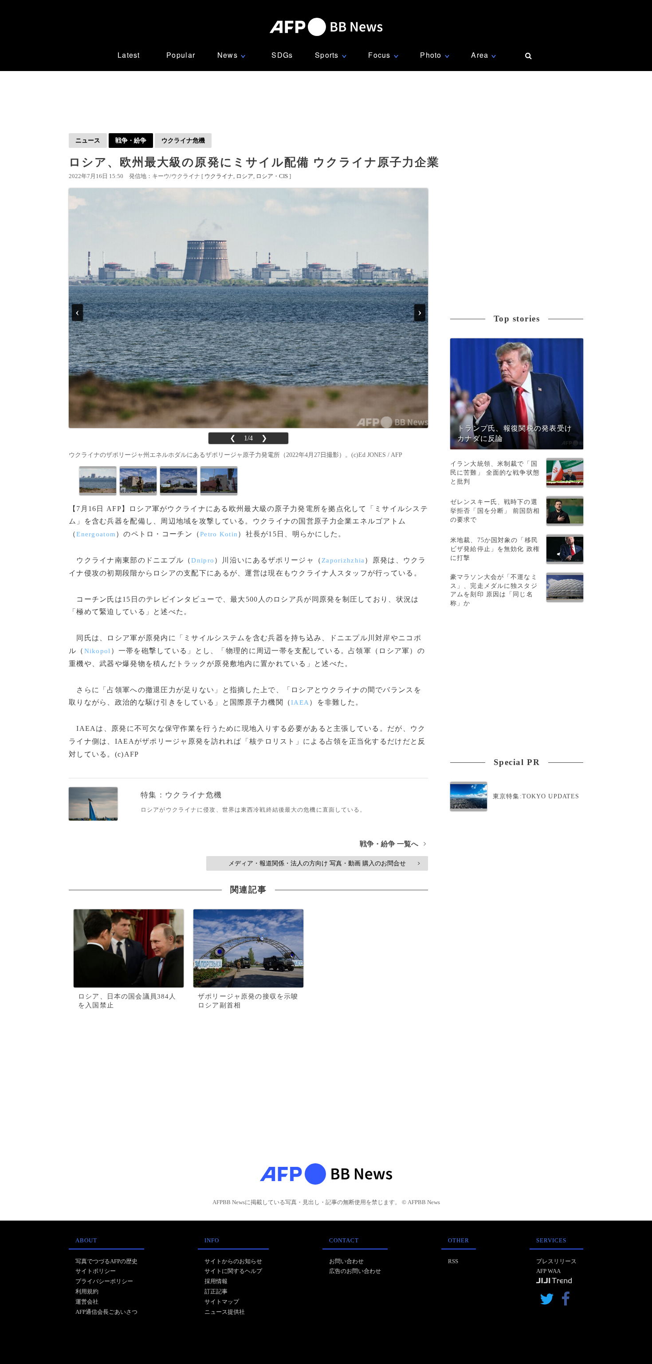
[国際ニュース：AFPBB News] (326, 27)
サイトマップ (221, 1301)
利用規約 (86, 1291)
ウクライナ (218, 176)
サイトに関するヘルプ (233, 1271)
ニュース (87, 140)
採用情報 (216, 1281)
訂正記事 (216, 1291)
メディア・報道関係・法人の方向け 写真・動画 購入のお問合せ (324, 863)
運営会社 (86, 1301)
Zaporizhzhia (343, 560)
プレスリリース (556, 1261)
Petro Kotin (219, 534)
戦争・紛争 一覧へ (393, 844)
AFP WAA (548, 1271)
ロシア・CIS (272, 176)
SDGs (282, 55)
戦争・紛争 (130, 140)
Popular (180, 55)
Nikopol (97, 650)
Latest (129, 55)
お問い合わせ (346, 1261)
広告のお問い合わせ (355, 1271)
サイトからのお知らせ (233, 1261)
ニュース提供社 (224, 1311)
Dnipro (202, 560)
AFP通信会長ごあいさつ (106, 1311)
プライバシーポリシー (104, 1281)
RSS (453, 1261)
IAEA (300, 702)
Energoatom (96, 534)
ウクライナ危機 (183, 140)
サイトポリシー (95, 1271)
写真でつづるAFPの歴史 (106, 1261)
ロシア (244, 176)
